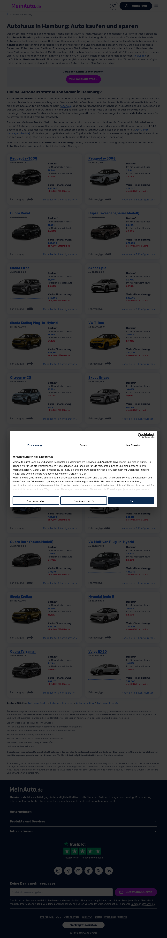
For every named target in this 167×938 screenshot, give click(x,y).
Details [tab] (84, 445)
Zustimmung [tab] (34, 445)
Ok (131, 501)
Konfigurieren (82, 501)
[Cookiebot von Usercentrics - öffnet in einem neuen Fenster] (140, 435)
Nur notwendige (36, 501)
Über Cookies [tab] (132, 445)
